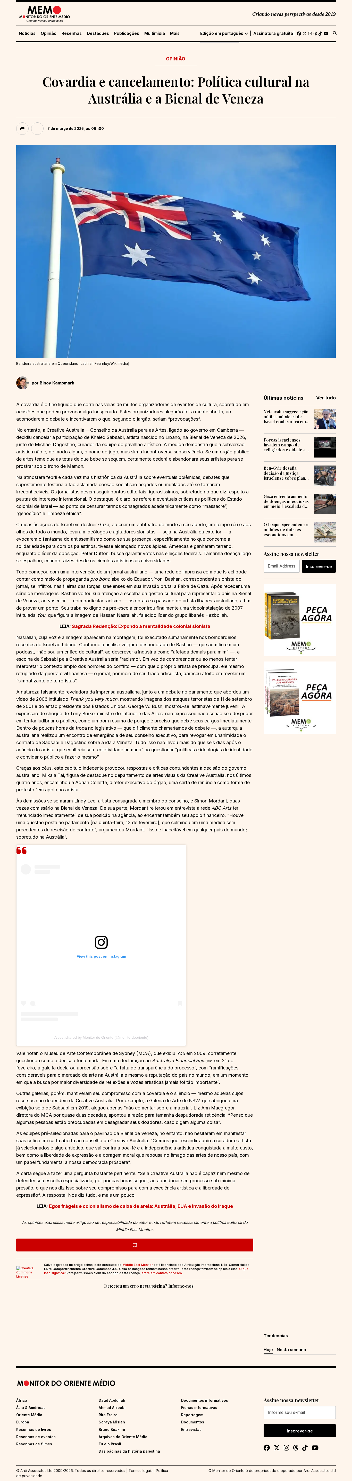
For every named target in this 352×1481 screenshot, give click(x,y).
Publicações (126, 33)
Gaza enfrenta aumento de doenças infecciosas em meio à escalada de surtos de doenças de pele (286, 501)
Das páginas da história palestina (129, 1451)
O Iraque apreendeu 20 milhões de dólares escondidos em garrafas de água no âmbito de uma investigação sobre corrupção (286, 529)
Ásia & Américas (31, 1407)
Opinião (48, 33)
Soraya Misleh (112, 1422)
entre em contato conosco (161, 1273)
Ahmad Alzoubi (112, 1407)
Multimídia (154, 33)
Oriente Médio (29, 1415)
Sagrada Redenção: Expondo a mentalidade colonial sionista (141, 626)
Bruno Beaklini (112, 1429)
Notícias (27, 33)
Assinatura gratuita (273, 33)
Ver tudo (326, 397)
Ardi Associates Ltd (320, 1470)
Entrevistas (191, 1429)
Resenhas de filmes (34, 1444)
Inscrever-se (319, 566)
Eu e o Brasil (110, 1444)
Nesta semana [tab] (291, 1349)
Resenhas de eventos (36, 1437)
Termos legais (141, 1470)
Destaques (98, 33)
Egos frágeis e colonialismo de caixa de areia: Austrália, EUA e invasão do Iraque (141, 1206)
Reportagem (192, 1415)
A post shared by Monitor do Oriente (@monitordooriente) (101, 1037)
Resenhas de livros (33, 1429)
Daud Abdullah (112, 1400)
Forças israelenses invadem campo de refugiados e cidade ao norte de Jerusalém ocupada (286, 444)
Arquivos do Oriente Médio (123, 1437)
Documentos (192, 1422)
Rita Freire (108, 1415)
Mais (175, 33)
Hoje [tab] (268, 1349)
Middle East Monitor (137, 1265)
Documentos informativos (204, 1400)
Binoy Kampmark (57, 382)
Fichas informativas (199, 1407)
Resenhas (72, 33)
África (21, 1400)
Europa (22, 1422)
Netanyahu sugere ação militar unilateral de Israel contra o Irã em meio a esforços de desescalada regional (286, 416)
